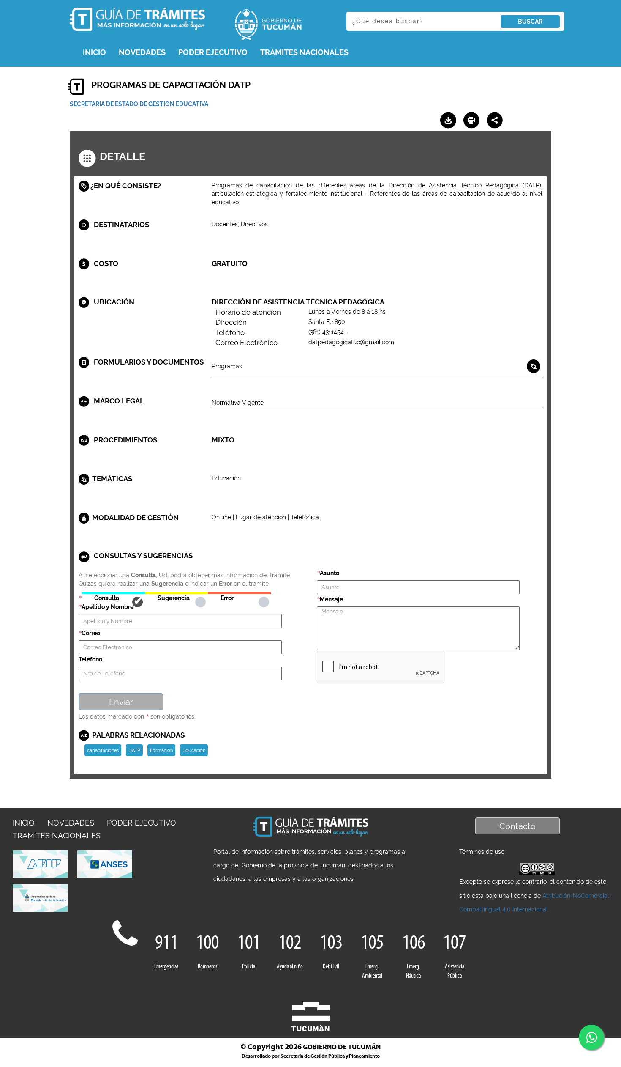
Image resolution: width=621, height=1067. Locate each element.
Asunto (329, 573)
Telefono (90, 659)
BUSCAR (530, 21)
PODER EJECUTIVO (213, 52)
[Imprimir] (471, 120)
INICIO (94, 52)
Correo (91, 633)
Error (239, 593)
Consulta (113, 593)
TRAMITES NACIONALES (304, 52)
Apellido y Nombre (107, 606)
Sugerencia (176, 593)
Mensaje (331, 599)
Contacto (517, 826)
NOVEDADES (142, 52)
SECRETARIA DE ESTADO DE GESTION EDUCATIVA (139, 104)
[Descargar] (448, 120)
